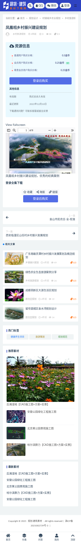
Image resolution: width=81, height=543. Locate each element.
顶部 (73, 540)
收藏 (29, 192)
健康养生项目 (17, 337)
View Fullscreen (15, 125)
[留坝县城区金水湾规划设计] (14, 313)
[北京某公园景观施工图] (16, 433)
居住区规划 (31, 299)
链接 (55, 192)
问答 (40, 540)
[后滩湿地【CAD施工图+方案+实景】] (40, 379)
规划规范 (62, 337)
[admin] (8, 34)
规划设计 (33, 18)
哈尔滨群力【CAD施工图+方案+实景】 (50, 445)
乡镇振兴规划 (32, 262)
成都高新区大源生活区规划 (41, 290)
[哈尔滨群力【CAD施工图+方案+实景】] (16, 449)
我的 (56, 540)
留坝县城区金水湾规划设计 (41, 308)
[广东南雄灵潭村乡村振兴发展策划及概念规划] (14, 258)
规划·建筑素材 (35, 521)
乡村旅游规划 (71, 18)
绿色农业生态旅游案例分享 (41, 272)
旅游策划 (40, 337)
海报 (42, 192)
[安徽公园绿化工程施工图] (16, 416)
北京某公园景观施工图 (40, 428)
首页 (22, 18)
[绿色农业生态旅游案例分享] (14, 277)
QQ (41, 5)
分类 (24, 540)
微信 (53, 5)
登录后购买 (40, 80)
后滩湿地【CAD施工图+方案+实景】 (28, 404)
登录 (67, 5)
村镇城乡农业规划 (51, 18)
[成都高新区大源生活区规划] (14, 295)
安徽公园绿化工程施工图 (41, 412)
